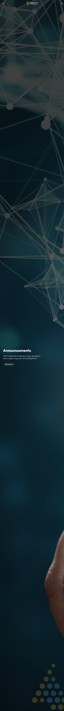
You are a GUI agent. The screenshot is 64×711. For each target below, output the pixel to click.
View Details (9, 364)
